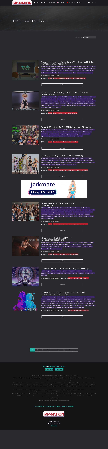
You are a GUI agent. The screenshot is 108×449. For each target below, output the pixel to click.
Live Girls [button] (71, 2)
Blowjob (60, 158)
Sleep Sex (49, 73)
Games (50, 78)
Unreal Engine (67, 113)
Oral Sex (62, 70)
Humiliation (55, 101)
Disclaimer (50, 406)
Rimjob (67, 214)
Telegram (60, 369)
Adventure (48, 158)
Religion (86, 103)
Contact (62, 366)
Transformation (62, 136)
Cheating (67, 207)
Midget (66, 212)
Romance (91, 103)
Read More (62, 85)
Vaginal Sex (86, 73)
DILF (93, 297)
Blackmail (63, 66)
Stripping (68, 105)
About (45, 366)
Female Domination (51, 99)
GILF (53, 210)
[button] (95, 3)
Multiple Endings (64, 134)
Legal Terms (70, 406)
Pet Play (51, 214)
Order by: (80, 37)
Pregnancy (72, 70)
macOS (72, 78)
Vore (53, 107)
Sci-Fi (91, 70)
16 (69, 350)
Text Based (88, 305)
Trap (68, 136)
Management (79, 101)
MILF (91, 68)
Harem (76, 160)
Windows (82, 78)
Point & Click (70, 103)
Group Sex (48, 68)
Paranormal (63, 103)
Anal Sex (48, 66)
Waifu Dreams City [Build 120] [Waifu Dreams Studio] (64, 93)
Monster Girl (63, 162)
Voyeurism (57, 107)
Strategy (87, 273)
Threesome (65, 216)
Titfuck (70, 73)
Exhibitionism (92, 97)
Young (74, 164)
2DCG (43, 66)
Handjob (54, 68)
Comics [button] (52, 2)
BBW (49, 207)
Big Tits (66, 129)
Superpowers (44, 136)
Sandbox (43, 105)
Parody (66, 70)
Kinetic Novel (72, 244)
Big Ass (61, 129)
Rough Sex (78, 70)
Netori (85, 212)
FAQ (57, 366)
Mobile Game (55, 134)
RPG (54, 305)
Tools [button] (79, 2)
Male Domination (77, 132)
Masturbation (85, 68)
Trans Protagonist (90, 105)
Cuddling (83, 207)
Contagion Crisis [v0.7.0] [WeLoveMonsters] (56, 239)
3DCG (43, 158)
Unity (80, 278)
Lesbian (69, 68)
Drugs (82, 129)
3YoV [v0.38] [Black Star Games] (62, 155)
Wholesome (50, 218)
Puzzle (86, 303)
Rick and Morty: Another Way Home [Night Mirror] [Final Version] (67, 63)
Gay (54, 132)
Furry (73, 99)
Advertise (51, 366)
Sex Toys (43, 73)
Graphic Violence (60, 160)
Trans (84, 105)
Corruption (77, 129)
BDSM (58, 66)
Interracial (61, 101)
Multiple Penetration (50, 70)
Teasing (60, 73)
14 (58, 350)
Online (81, 310)
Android (55, 78)
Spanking (54, 73)
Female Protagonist (62, 99)
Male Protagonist (76, 68)
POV (75, 103)
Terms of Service (39, 406)
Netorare (69, 162)
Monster (56, 162)
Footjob (93, 66)
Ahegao (50, 97)
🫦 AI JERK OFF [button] (60, 2)
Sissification (65, 305)
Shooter (58, 105)
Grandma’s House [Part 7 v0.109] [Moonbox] (62, 204)
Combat (75, 97)
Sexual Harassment (76, 246)
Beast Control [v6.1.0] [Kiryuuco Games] (66, 127)
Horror (66, 244)
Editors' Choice (57, 113)
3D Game (44, 97)
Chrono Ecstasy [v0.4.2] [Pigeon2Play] (65, 268)
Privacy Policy (60, 406)
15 (64, 350)
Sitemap (54, 426)
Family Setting (86, 66)
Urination (79, 73)
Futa (77, 99)
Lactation (63, 68)
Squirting (49, 216)
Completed (62, 78)
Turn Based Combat (68, 307)
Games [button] (44, 2)
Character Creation (75, 297)
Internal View (88, 271)
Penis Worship (44, 214)
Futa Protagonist (83, 99)
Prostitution (80, 103)
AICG (52, 129)
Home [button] (36, 2)
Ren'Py (77, 78)
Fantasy (43, 99)
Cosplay (74, 66)
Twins (74, 73)
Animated (53, 66)
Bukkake (69, 66)
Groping (43, 68)
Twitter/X (49, 369)
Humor (58, 68)
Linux (67, 78)
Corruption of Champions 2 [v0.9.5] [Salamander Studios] (63, 293)
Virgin (91, 73)
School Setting (85, 70)
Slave (88, 134)
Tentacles (65, 73)
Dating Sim (72, 158)
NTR (58, 70)
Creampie (79, 66)
